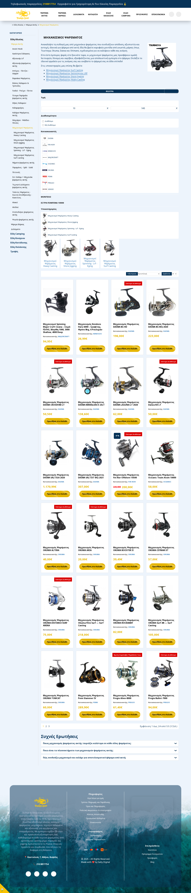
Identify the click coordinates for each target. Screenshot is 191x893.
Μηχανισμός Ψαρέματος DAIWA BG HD (126, 325)
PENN (95, 702)
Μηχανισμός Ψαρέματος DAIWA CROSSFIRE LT (56, 403)
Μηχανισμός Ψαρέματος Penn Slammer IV (91, 697)
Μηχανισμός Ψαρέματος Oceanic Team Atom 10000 (162, 476)
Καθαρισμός (172, 91)
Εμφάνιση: (166, 274)
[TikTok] (53, 873)
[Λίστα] (47, 274)
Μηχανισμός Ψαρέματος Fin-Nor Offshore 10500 (126, 476)
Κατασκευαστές (49, 131)
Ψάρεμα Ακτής (31, 25)
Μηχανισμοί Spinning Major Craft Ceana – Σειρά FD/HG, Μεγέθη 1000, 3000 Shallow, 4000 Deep (56, 328)
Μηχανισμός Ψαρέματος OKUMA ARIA (91, 549)
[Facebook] (28, 873)
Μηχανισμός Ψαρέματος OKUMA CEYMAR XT (161, 549)
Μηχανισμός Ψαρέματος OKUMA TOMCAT (56, 697)
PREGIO (131, 702)
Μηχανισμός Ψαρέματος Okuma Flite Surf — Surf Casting (91, 623)
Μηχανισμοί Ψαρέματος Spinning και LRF (66, 73)
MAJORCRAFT (63, 336)
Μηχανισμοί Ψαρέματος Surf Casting (64, 70)
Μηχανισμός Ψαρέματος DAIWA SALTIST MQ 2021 (91, 476)
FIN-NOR (132, 482)
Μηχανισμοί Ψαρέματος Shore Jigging (65, 76)
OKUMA (61, 554)
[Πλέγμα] (43, 274)
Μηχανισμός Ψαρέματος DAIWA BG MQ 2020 (161, 325)
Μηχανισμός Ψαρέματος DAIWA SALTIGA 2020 (56, 476)
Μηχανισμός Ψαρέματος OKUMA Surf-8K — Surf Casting (161, 623)
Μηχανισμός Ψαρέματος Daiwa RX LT (161, 403)
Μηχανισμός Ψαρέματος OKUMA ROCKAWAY (126, 621)
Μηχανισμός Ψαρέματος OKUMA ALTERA (56, 549)
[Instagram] (36, 873)
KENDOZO (97, 334)
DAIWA (131, 331)
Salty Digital (104, 862)
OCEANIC (167, 482)
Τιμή (43, 97)
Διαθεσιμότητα (48, 115)
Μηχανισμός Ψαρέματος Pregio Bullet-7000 (161, 697)
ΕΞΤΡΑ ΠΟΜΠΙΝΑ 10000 (52, 202)
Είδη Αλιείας (18, 25)
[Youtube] (45, 873)
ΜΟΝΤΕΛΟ (46, 196)
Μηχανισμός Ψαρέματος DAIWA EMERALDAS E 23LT (91, 403)
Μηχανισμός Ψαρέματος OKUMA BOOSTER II (126, 549)
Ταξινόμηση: (132, 274)
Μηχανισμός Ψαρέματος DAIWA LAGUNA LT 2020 (126, 403)
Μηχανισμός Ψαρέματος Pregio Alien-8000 (126, 697)
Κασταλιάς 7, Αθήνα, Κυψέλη (42, 857)
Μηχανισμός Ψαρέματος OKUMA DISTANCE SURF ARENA (56, 623)
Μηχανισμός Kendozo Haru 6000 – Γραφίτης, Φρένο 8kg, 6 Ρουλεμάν (90, 327)
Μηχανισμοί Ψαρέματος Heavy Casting (65, 79)
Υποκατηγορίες (49, 209)
